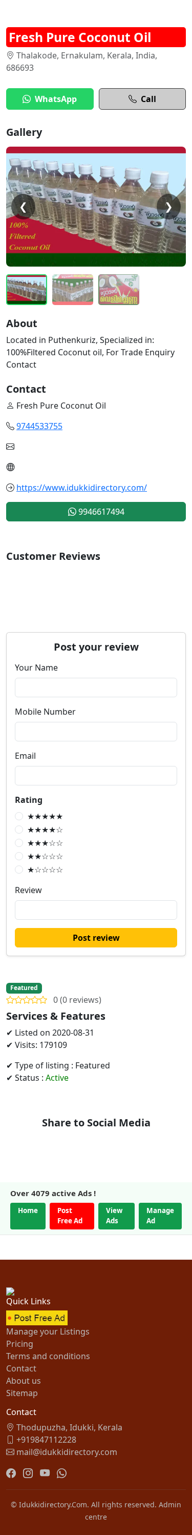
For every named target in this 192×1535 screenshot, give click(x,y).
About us (23, 1380)
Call (148, 99)
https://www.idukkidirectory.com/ (81, 487)
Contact (21, 1368)
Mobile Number (45, 711)
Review (28, 890)
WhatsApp (56, 99)
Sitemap (22, 1393)
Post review (96, 937)
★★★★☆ (45, 829)
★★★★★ (45, 816)
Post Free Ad (69, 1215)
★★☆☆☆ (45, 856)
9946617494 (100, 511)
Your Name (36, 667)
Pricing (19, 1343)
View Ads (114, 1215)
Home (28, 1210)
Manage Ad (160, 1215)
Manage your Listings (48, 1331)
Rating (28, 799)
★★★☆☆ (45, 843)
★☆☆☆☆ (45, 869)
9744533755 (39, 426)
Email (25, 755)
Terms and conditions (48, 1356)
